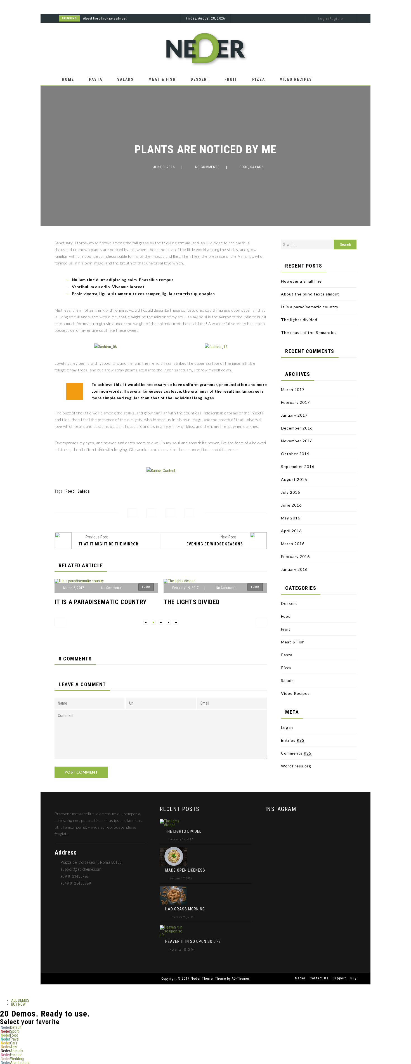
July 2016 (290, 492)
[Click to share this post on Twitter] (151, 513)
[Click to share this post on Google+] (170, 513)
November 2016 (297, 440)
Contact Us (319, 978)
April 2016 (291, 530)
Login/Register (331, 19)
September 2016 (297, 466)
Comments (296, 753)
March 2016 (292, 543)
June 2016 (291, 505)
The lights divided (192, 601)
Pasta (95, 79)
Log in (287, 727)
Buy (353, 978)
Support (339, 978)
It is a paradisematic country (101, 601)
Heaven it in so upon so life (193, 941)
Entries (292, 740)
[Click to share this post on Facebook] (132, 513)
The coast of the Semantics (309, 332)
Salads (125, 79)
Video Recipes (296, 79)
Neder (300, 978)
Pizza (258, 79)
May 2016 (290, 518)
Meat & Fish (162, 79)
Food (244, 167)
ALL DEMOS (20, 1000)
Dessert (200, 79)
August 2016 (294, 479)
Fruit (231, 79)
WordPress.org (296, 766)
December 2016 (297, 428)
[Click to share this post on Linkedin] (189, 513)
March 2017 (292, 389)
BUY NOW (18, 1004)
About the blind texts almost (105, 18)
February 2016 (295, 556)
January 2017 (294, 415)
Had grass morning (185, 909)
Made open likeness (185, 870)
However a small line (301, 281)
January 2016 (294, 569)
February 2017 (295, 402)
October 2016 (295, 453)
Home (68, 79)
